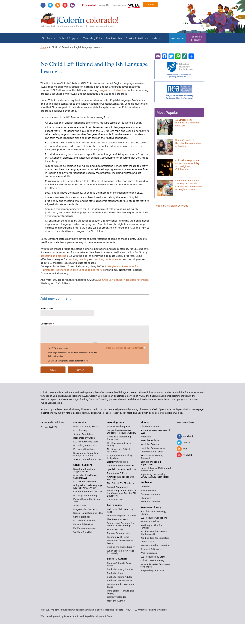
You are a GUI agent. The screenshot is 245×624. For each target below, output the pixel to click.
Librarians (145, 498)
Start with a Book (92, 610)
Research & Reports (151, 549)
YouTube (65, 5)
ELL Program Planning (85, 495)
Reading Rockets (114, 610)
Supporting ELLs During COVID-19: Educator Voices (155, 475)
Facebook (43, 5)
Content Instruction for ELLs (122, 465)
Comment (47, 323)
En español (89, 5)
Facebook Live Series (151, 451)
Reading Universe (157, 610)
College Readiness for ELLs (87, 491)
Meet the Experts (149, 444)
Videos (156, 38)
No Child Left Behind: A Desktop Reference (123, 280)
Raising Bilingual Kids (118, 533)
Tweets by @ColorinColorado (171, 205)
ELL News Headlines (84, 449)
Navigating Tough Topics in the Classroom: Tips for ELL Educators (121, 493)
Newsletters (119, 5)
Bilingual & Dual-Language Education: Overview (87, 486)
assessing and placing (53, 256)
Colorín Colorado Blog (152, 560)
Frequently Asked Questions (155, 545)
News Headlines (185, 422)
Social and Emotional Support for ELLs (84, 470)
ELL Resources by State (85, 441)
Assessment (79, 505)
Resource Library (196, 38)
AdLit (128, 610)
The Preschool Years (117, 519)
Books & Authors (137, 38)
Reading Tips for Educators (154, 538)
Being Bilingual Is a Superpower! (150, 463)
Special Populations (83, 434)
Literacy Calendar (116, 597)
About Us (104, 5)
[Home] (81, 21)
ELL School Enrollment (85, 481)
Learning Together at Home (121, 515)
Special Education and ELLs (88, 459)
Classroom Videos (150, 426)
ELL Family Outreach (84, 520)
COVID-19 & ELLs (82, 532)
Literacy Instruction (117, 462)
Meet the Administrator (153, 448)
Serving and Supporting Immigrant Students (85, 454)
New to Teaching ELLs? (85, 426)
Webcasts (145, 436)
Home (43, 47)
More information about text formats (124, 348)
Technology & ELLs (117, 473)
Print (72, 5)
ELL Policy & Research (85, 445)
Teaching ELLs (92, 38)
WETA (134, 5)
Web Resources (148, 553)
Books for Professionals (119, 580)
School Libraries (81, 517)
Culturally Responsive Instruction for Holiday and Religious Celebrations (187, 164)
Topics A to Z (147, 541)
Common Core (114, 499)
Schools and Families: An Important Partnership (120, 524)
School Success (115, 529)
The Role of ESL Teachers (120, 483)
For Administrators (83, 524)
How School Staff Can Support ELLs (84, 476)
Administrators (148, 490)
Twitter (50, 5)
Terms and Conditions (52, 422)
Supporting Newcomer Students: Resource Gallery (121, 431)
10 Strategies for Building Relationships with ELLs (187, 123)
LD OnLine (140, 610)
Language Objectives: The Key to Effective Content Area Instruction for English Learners (188, 185)
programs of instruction (112, 90)
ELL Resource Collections (153, 518)
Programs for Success (85, 509)
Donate (150, 4)
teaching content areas (107, 259)
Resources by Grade (84, 438)
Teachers (145, 486)
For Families (114, 38)
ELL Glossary (80, 430)
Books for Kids (115, 573)
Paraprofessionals (150, 494)
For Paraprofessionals (84, 528)
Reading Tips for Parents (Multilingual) (153, 532)
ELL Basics (49, 38)
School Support (69, 38)
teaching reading (78, 259)
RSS (57, 5)
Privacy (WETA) (48, 427)
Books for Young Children (120, 569)
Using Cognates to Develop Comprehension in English (188, 143)
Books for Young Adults (119, 577)
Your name (47, 308)
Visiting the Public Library (121, 547)
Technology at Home (118, 537)
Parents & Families (150, 501)
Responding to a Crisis (152, 570)
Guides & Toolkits (149, 521)
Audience (177, 38)
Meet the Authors (116, 601)
